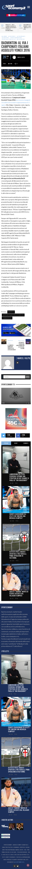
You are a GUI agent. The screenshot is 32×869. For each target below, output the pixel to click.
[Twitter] (17, 866)
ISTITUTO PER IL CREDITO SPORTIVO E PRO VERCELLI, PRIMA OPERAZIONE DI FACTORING (17, 554)
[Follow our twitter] (3, 435)
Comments (25, 443)
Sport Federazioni (16, 37)
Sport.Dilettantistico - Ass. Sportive (13, 39)
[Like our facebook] (18, 435)
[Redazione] (4, 826)
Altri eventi (12, 36)
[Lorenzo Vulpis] (19, 826)
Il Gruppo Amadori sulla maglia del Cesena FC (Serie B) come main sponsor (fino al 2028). (10, 27)
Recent (16, 443)
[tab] (6, 443)
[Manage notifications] (28, 865)
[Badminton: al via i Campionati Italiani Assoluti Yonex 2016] (16, 79)
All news (4, 36)
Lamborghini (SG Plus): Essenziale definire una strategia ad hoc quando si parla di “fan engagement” (19, 477)
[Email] (17, 362)
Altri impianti (21, 36)
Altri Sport (5, 37)
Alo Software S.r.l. (19, 862)
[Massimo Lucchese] (12, 826)
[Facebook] (14, 866)
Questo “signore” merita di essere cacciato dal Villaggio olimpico (18, 593)
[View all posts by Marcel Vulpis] (14, 57)
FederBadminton (7, 318)
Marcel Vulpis (21, 57)
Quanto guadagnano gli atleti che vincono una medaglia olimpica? (17, 516)
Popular (6, 443)
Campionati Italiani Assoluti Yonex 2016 (13, 315)
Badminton (11, 311)
